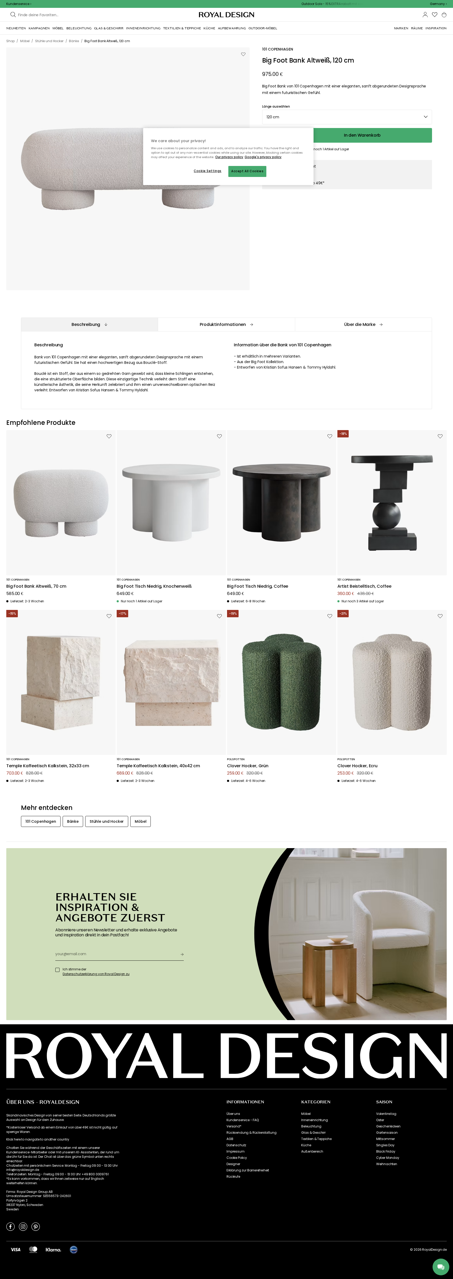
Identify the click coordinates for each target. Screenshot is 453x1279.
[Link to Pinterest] (35, 1226)
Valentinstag (386, 1113)
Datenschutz (236, 1145)
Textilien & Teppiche (316, 1139)
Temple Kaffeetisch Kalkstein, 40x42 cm (158, 766)
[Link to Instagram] (23, 1226)
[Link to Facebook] (10, 1226)
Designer (233, 1164)
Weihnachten (386, 1164)
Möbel (305, 1113)
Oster (380, 1120)
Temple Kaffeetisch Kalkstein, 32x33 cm (47, 766)
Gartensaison (387, 1132)
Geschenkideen (388, 1126)
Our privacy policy (229, 157)
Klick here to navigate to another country (37, 1139)
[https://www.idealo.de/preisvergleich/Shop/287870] (73, 1249)
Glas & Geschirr (313, 1132)
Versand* (233, 1126)
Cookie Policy (236, 1157)
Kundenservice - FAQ (242, 1120)
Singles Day (385, 1145)
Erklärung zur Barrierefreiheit (247, 1170)
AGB (229, 1139)
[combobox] (438, 4)
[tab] (89, 324)
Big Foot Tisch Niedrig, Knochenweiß (154, 586)
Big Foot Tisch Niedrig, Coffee (257, 586)
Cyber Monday (387, 1157)
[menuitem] (16, 28)
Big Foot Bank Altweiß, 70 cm (36, 586)
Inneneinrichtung (314, 1120)
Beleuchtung (311, 1126)
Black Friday (385, 1151)
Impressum (235, 1151)
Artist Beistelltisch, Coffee (364, 586)
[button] (438, 4)
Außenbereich (312, 1151)
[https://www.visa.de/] (15, 1249)
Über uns (233, 1113)
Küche (306, 1145)
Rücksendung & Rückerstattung (251, 1132)
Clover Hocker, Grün (247, 766)
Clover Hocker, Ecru (357, 766)
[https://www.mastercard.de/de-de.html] (33, 1249)
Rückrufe (233, 1176)
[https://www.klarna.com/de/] (53, 1249)
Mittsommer (385, 1139)
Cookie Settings (208, 171)
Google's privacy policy (263, 157)
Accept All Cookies (247, 171)
